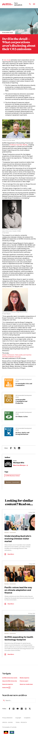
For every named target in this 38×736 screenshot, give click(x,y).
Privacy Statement (7, 717)
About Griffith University (9, 681)
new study (7, 60)
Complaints (27, 717)
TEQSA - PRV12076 (21, 722)
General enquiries (7, 684)
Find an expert (24, 681)
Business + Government (12, 482)
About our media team (26, 684)
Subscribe (5, 687)
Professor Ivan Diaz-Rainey (18, 145)
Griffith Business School (12, 475)
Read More (11, 554)
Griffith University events (9, 677)
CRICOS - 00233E (7, 722)
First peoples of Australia (9, 727)
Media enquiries (24, 677)
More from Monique (19, 465)
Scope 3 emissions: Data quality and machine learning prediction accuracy (16, 355)
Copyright (18, 717)
